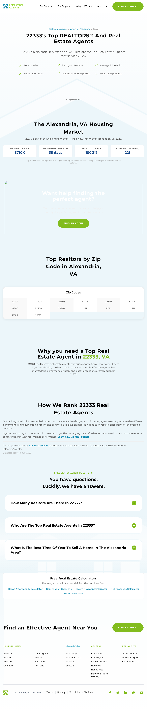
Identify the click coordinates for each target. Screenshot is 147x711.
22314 (15, 315)
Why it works (99, 661)
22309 (61, 308)
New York (40, 661)
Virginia (74, 29)
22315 (38, 315)
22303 (61, 301)
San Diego (72, 653)
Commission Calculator (59, 589)
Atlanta (7, 653)
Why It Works (84, 6)
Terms (50, 692)
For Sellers (46, 6)
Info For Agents (131, 657)
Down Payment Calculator (91, 589)
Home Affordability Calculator (25, 589)
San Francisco (73, 657)
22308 (38, 308)
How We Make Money (99, 675)
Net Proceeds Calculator (125, 589)
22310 (85, 308)
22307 (14, 308)
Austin (7, 657)
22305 (108, 301)
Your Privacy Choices (81, 692)
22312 (132, 308)
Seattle (70, 665)
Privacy (61, 692)
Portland (40, 665)
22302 (38, 301)
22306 (132, 301)
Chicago (8, 665)
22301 (15, 301)
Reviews (96, 665)
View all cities (73, 646)
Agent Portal (129, 653)
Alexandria (85, 29)
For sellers (97, 653)
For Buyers (63, 6)
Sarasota (70, 661)
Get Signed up (130, 661)
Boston (7, 661)
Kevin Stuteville (38, 445)
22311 (108, 308)
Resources (97, 669)
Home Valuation (73, 593)
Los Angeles (41, 653)
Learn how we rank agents (73, 436)
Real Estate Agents (58, 29)
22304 (85, 301)
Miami (38, 657)
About (101, 6)
